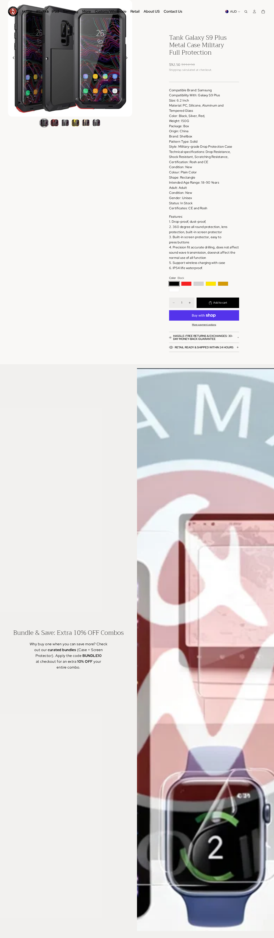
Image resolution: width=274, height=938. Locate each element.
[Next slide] (127, 58)
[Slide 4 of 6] (75, 123)
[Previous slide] (12, 58)
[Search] (246, 11)
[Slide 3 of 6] (65, 123)
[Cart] (263, 11)
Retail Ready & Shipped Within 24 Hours (204, 347)
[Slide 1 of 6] (44, 123)
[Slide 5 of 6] (85, 123)
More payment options (204, 324)
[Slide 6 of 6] (96, 123)
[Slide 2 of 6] (54, 123)
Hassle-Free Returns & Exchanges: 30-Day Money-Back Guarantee (203, 337)
